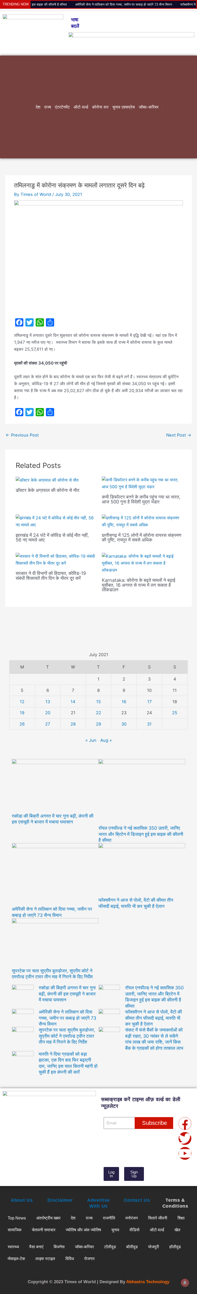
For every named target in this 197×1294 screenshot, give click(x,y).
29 (98, 724)
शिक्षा (181, 1218)
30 (123, 724)
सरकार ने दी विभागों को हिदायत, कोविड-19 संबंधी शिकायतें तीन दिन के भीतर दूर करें (51, 575)
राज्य (47, 107)
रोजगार (89, 1258)
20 (47, 712)
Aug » (106, 740)
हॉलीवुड (175, 1246)
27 (47, 724)
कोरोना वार (100, 107)
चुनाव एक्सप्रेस (123, 107)
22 (98, 712)
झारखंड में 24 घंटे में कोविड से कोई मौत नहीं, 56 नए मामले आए (52, 537)
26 (22, 724)
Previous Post (22, 435)
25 (174, 712)
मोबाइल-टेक (16, 1258)
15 (98, 701)
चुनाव (115, 1229)
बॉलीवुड (132, 1246)
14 (73, 701)
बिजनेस (59, 1246)
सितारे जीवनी (157, 1218)
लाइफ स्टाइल (45, 1258)
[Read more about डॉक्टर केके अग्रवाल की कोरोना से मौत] (47, 479)
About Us (22, 1200)
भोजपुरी (153, 1246)
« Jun (90, 740)
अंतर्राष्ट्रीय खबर (48, 1218)
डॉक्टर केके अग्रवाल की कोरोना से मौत (47, 490)
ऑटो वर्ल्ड (81, 107)
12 (22, 701)
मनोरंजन (131, 1218)
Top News (17, 1218)
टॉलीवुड (110, 1246)
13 (47, 701)
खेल (177, 1229)
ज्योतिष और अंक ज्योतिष (83, 1229)
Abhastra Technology (147, 1281)
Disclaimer (60, 1200)
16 (124, 701)
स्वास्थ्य (13, 1246)
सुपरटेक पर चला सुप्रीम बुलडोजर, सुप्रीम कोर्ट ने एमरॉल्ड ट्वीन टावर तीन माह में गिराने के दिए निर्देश (67, 1036)
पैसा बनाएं (36, 1246)
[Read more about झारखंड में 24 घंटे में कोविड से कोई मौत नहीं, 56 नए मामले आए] (55, 521)
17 (149, 701)
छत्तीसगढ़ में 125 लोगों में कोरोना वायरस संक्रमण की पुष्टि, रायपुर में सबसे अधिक (141, 537)
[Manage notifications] (185, 1283)
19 (22, 712)
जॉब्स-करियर (149, 107)
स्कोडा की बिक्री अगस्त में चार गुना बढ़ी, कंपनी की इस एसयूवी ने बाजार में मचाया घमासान (67, 993)
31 (149, 724)
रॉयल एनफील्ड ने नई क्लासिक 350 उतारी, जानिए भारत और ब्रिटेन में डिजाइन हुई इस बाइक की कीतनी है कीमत (140, 834)
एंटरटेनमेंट (62, 107)
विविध (69, 1258)
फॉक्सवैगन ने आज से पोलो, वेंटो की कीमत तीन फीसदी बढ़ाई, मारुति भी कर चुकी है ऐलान (153, 1018)
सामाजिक (15, 1229)
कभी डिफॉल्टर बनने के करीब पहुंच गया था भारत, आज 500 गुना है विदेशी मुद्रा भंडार (141, 499)
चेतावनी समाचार (43, 1229)
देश (38, 107)
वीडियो (135, 1229)
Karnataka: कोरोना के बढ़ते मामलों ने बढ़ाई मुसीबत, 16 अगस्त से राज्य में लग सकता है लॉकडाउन (138, 584)
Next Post (178, 435)
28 (73, 724)
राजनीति (109, 1218)
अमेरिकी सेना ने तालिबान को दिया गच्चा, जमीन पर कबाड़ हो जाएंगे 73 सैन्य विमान (102, 4)
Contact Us (137, 1200)
